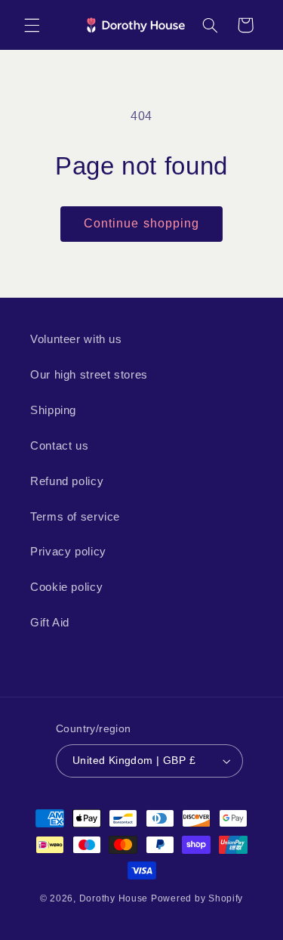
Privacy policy (68, 552)
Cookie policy (66, 587)
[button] (31, 25)
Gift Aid (49, 623)
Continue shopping (141, 223)
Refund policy (66, 481)
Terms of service (75, 517)
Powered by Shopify (197, 898)
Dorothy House (114, 898)
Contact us (59, 446)
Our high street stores (89, 375)
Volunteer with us (76, 339)
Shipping (53, 410)
